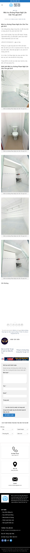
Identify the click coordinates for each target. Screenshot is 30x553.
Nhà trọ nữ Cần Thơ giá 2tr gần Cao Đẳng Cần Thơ (7, 351)
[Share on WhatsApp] (8, 325)
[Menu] (2, 5)
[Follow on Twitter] (11, 540)
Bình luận (6, 372)
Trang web (6, 400)
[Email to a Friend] (16, 325)
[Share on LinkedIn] (22, 325)
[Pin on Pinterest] (19, 325)
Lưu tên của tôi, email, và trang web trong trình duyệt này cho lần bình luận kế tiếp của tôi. (14, 410)
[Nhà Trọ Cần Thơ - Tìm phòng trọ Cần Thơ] (15, 5)
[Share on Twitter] (13, 325)
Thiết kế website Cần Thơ (14, 551)
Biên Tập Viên (22, 19)
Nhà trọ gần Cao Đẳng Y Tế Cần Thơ (17, 332)
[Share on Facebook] (11, 325)
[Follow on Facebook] (2, 540)
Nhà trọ (15, 10)
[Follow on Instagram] (5, 540)
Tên (4, 386)
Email (5, 393)
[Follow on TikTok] (8, 540)
